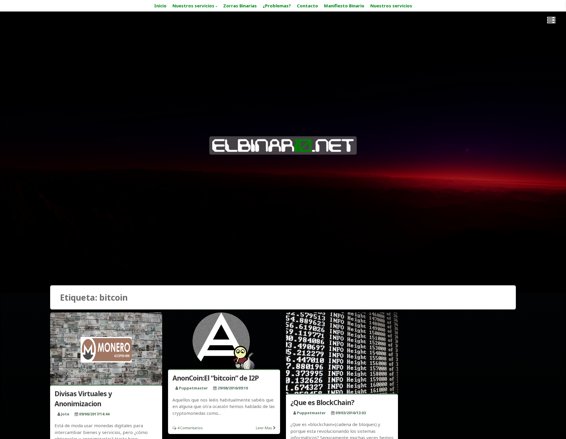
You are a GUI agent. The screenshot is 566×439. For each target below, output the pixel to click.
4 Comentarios (190, 427)
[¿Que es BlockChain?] (342, 354)
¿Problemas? (277, 6)
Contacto (307, 6)
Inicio (160, 6)
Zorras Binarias (240, 6)
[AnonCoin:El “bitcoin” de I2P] (224, 341)
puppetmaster (193, 388)
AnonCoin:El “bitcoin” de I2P (215, 378)
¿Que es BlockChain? (322, 402)
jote (65, 414)
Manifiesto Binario (344, 6)
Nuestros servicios (193, 6)
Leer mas (264, 427)
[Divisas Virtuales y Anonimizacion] (106, 349)
